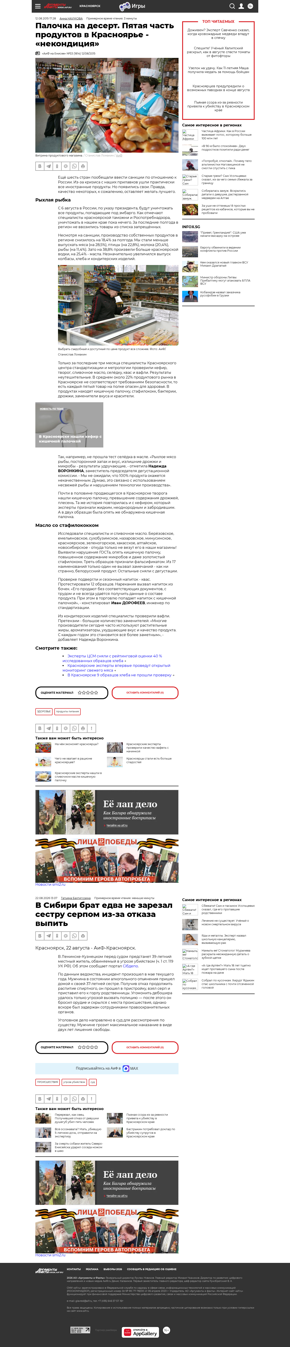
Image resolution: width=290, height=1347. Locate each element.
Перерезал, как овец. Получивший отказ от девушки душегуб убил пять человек (77, 1118)
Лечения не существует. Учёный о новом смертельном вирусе (225, 922)
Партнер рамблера (106, 1330)
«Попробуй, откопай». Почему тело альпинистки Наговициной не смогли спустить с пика (227, 164)
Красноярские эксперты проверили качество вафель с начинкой (147, 747)
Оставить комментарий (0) (145, 692)
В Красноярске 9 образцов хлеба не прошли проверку (120, 675)
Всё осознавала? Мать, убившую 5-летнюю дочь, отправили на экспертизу (78, 1132)
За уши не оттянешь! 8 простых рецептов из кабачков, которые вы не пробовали (228, 209)
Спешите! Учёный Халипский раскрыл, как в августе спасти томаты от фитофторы (218, 52)
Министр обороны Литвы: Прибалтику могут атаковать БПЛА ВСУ (225, 280)
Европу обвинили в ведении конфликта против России (220, 249)
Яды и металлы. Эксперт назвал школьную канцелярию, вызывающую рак (224, 939)
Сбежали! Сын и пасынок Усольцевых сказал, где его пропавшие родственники (228, 909)
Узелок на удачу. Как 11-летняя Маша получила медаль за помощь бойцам (218, 70)
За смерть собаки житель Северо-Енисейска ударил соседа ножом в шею (79, 1147)
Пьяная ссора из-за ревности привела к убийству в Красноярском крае (218, 106)
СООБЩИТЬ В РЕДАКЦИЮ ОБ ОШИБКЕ (151, 1269)
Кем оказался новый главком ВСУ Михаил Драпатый (224, 264)
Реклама (92, 1269)
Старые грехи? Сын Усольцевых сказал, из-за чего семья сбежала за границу (227, 179)
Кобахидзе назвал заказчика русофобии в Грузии (220, 294)
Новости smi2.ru (50, 884)
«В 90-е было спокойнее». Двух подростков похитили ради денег (225, 147)
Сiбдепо (130, 966)
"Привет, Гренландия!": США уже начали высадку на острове (223, 234)
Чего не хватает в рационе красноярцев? (73, 760)
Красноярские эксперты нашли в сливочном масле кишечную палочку (78, 776)
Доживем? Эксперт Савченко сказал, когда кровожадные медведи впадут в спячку (218, 34)
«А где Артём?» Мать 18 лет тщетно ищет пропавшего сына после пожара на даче (226, 969)
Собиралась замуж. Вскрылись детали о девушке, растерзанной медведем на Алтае (225, 194)
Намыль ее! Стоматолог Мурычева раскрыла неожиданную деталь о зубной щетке (226, 954)
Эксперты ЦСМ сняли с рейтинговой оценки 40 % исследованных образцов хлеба (112, 658)
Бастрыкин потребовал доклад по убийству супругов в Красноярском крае (150, 1132)
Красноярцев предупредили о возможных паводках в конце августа (218, 88)
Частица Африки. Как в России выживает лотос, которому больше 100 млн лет (226, 134)
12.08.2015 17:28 (45, 18)
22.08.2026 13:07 (46, 898)
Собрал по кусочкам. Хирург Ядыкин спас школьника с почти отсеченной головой (228, 984)
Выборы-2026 (113, 1269)
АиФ (119, 155)
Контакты (74, 1269)
